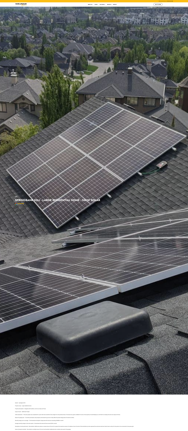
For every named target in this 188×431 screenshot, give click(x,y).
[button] (90, 4)
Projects (109, 4)
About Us (90, 4)
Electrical (102, 4)
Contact (115, 4)
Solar (96, 4)
